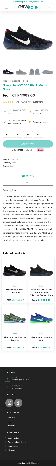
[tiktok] (18, 403)
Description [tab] (28, 176)
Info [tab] (28, 182)
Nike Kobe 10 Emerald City (41, 338)
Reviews (11, 426)
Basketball (15, 81)
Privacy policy (13, 450)
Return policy (13, 438)
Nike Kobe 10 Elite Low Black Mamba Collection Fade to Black (41, 292)
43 (18, 134)
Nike (5, 81)
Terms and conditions (17, 442)
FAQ (9, 422)
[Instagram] (9, 403)
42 (7, 134)
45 (38, 134)
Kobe (25, 81)
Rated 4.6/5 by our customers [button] (29, 101)
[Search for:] (50, 7)
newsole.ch (17, 388)
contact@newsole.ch (20, 380)
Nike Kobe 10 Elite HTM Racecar (15, 338)
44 (28, 134)
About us (11, 418)
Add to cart (28, 144)
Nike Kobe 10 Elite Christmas (14, 291)
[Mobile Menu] (6, 7)
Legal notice (13, 446)
